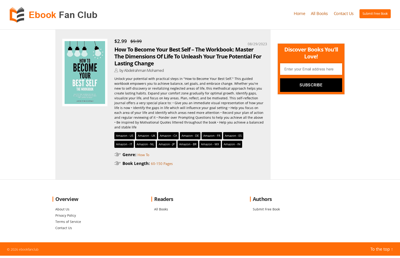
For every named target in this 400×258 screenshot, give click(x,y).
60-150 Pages (162, 163)
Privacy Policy (65, 215)
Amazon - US (124, 136)
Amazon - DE (190, 136)
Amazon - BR (188, 144)
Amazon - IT (124, 144)
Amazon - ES (233, 136)
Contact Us (344, 13)
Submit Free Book (375, 13)
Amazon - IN (232, 144)
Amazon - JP (167, 144)
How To (143, 154)
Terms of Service (68, 221)
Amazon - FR (211, 136)
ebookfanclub (28, 249)
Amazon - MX (210, 144)
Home (299, 13)
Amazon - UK (146, 136)
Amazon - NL (145, 144)
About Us (62, 209)
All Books (319, 13)
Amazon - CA (168, 136)
